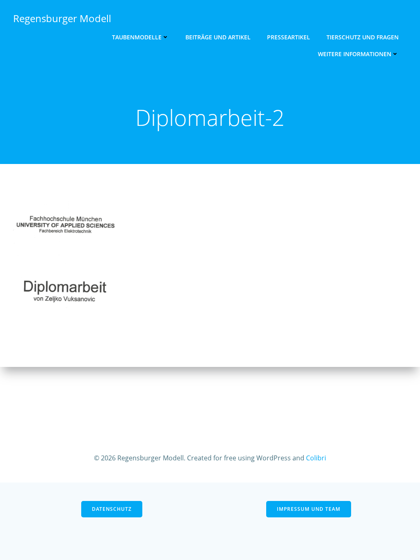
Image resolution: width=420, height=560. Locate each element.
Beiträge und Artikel (218, 37)
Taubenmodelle (137, 37)
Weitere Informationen (354, 54)
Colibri (316, 457)
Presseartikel (288, 37)
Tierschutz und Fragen (362, 37)
